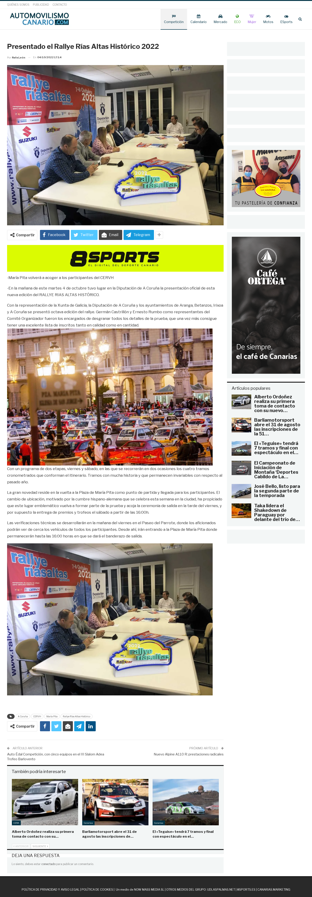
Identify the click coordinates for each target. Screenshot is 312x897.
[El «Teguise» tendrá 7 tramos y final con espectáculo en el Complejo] (186, 802)
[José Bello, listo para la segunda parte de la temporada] (241, 491)
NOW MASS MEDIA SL (149, 889)
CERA (16, 823)
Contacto (60, 4)
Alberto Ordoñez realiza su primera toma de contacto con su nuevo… (274, 403)
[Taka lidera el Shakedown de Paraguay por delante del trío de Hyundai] (241, 510)
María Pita (52, 716)
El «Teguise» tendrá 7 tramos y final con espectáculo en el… (276, 448)
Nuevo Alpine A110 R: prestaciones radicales (189, 754)
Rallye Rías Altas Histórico (76, 716)
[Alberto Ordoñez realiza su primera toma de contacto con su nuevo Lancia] (45, 802)
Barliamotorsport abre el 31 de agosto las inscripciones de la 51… (277, 427)
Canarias (88, 823)
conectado (48, 864)
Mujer (252, 22)
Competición (174, 22)
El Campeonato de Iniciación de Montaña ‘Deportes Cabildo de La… (276, 469)
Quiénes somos (18, 4)
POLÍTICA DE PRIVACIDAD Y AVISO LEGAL (50, 889)
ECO (237, 22)
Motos (268, 22)
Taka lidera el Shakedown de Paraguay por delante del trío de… (277, 512)
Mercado (220, 22)
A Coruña (23, 716)
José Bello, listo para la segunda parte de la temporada (277, 491)
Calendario (198, 22)
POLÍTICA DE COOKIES (97, 889)
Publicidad (41, 4)
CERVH (37, 716)
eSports (286, 22)
